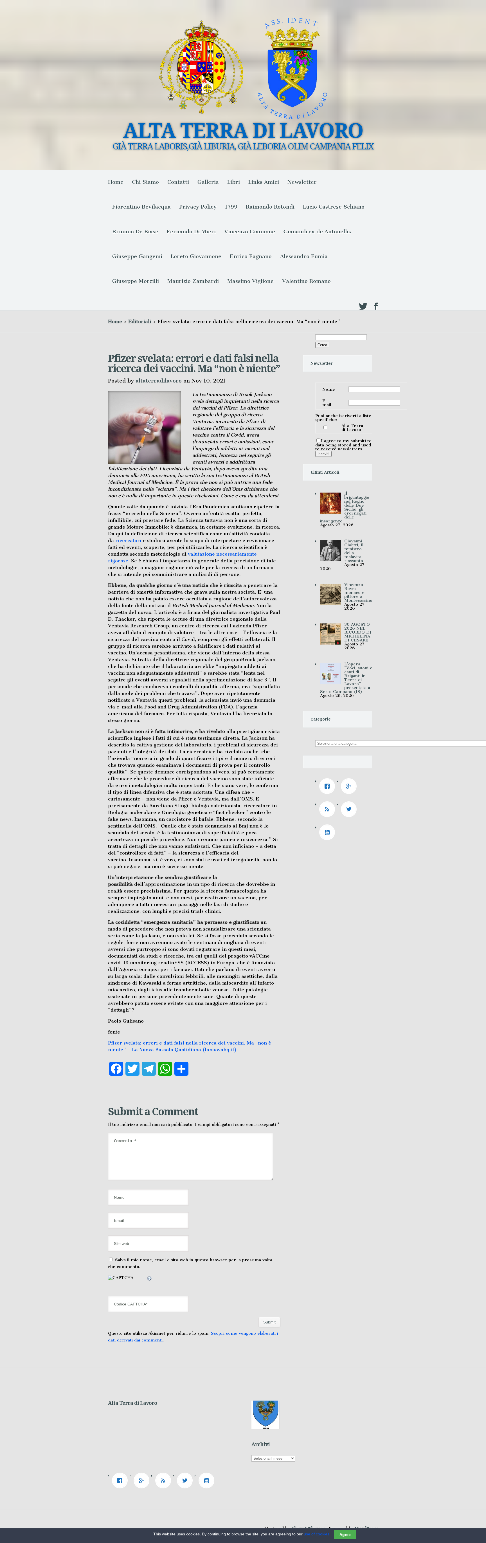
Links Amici (263, 182)
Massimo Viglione (250, 281)
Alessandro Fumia (304, 256)
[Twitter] (350, 809)
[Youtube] (328, 832)
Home (115, 182)
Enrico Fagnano (251, 256)
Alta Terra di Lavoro (352, 427)
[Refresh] (150, 1279)
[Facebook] (328, 786)
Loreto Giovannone (196, 256)
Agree (345, 1534)
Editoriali (139, 321)
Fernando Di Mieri (191, 231)
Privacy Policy (198, 207)
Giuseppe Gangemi (137, 256)
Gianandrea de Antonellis (317, 231)
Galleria (208, 182)
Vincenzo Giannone (249, 231)
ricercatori (128, 540)
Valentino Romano (306, 281)
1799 (231, 207)
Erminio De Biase (135, 231)
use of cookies (316, 1534)
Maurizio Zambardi (193, 281)
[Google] (350, 786)
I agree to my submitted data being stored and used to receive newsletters (343, 444)
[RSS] (328, 809)
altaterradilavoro (159, 380)
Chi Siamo (145, 182)
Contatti (178, 182)
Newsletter (302, 182)
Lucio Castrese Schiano (333, 207)
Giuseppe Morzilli (135, 281)
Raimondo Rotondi (270, 207)
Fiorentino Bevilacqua (141, 207)
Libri (233, 182)
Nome (328, 389)
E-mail (326, 402)
